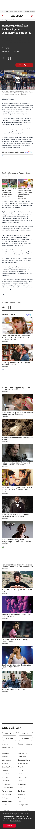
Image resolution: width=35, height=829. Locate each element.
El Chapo (5, 798)
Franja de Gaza (7, 791)
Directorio (5, 744)
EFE (7, 48)
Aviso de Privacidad (7, 747)
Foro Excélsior (7, 784)
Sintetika (5, 777)
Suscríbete (25, 739)
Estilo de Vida (22, 777)
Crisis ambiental (7, 787)
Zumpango (26, 11)
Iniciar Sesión (9, 733)
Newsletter (25, 733)
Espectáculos (6, 774)
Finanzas (5, 763)
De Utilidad (22, 784)
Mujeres (4, 805)
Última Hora (22, 757)
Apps (20, 787)
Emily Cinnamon (18, 11)
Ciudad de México (8, 767)
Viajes (20, 781)
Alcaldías (21, 767)
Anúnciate (9, 739)
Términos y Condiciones (25, 744)
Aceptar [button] (9, 825)
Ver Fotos (24, 65)
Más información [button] (15, 821)
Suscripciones (23, 805)
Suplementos (22, 753)
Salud (20, 774)
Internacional (6, 760)
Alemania (12, 303)
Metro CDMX (6, 794)
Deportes (5, 770)
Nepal (11, 11)
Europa (18, 303)
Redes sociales (23, 763)
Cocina (20, 770)
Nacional (5, 757)
